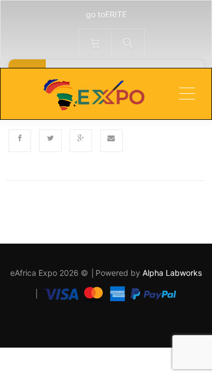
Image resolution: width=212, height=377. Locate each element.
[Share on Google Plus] (81, 140)
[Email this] (111, 140)
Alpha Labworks (172, 273)
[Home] (93, 93)
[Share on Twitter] (50, 140)
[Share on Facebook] (19, 140)
